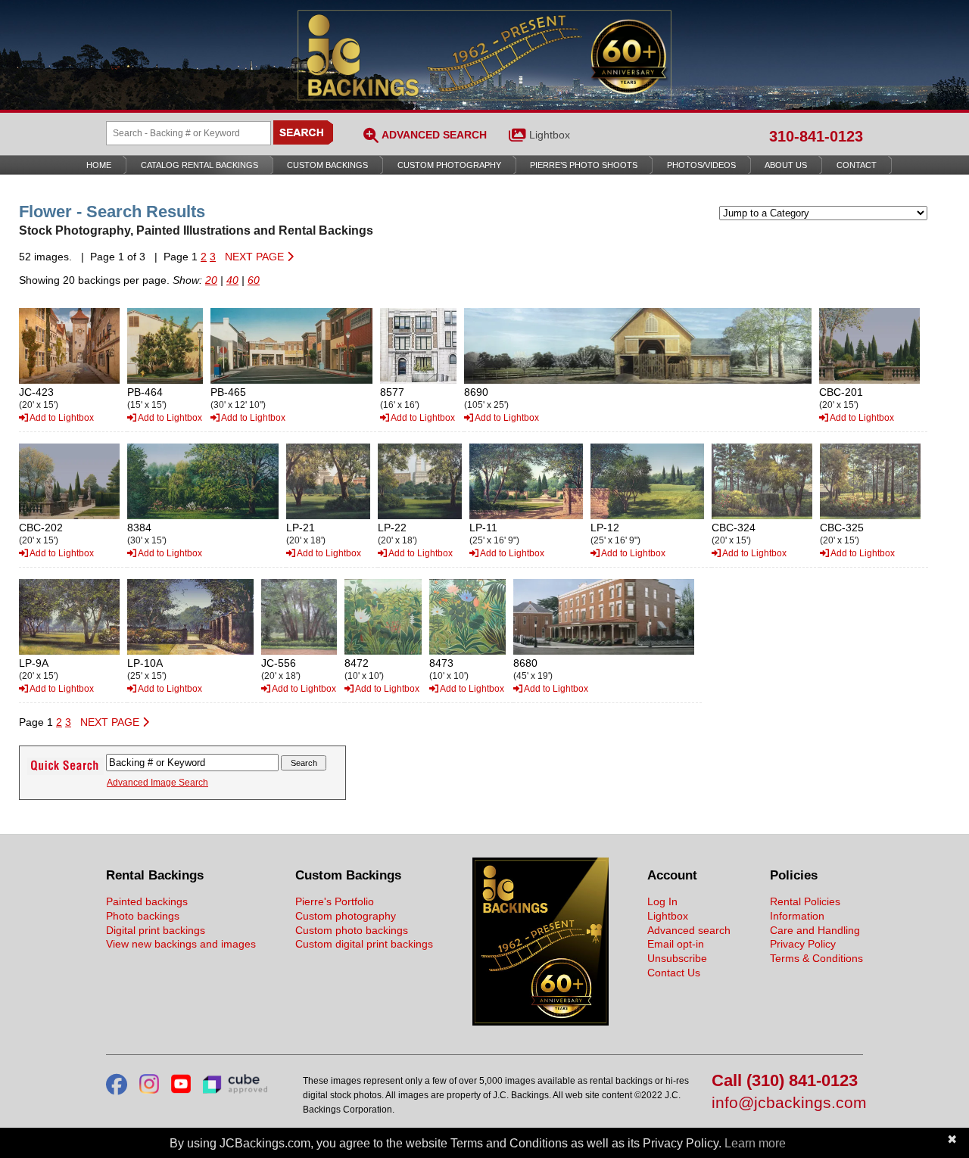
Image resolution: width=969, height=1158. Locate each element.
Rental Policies (805, 901)
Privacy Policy (803, 944)
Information (797, 916)
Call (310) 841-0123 (785, 1081)
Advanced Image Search (157, 782)
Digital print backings (155, 930)
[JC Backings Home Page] (540, 1022)
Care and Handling (815, 930)
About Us (786, 165)
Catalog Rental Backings (199, 165)
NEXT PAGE (256, 257)
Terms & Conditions (816, 958)
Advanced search (689, 930)
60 (254, 280)
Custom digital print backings (364, 944)
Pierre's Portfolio (334, 901)
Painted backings (147, 901)
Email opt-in (675, 944)
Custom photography (345, 916)
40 (232, 280)
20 (211, 280)
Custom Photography (449, 165)
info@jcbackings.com (787, 1103)
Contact (857, 165)
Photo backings (142, 916)
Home (98, 165)
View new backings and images (181, 944)
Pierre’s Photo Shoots (583, 165)
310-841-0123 (816, 136)
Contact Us (673, 973)
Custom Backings (327, 165)
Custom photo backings (351, 930)
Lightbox (549, 135)
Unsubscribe (677, 958)
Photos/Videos (701, 165)
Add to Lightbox (61, 417)
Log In (662, 901)
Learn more (755, 1143)
